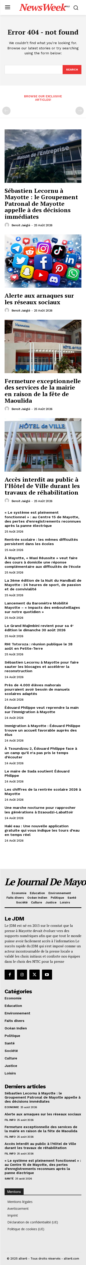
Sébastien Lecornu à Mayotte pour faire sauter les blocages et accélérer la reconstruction (42, 666)
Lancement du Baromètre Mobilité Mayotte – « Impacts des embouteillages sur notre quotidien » (42, 607)
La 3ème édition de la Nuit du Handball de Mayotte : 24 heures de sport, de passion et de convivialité (43, 584)
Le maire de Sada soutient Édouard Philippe (37, 773)
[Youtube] (47, 975)
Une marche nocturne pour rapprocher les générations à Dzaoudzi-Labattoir (40, 809)
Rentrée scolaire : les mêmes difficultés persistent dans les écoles (41, 541)
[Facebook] (10, 975)
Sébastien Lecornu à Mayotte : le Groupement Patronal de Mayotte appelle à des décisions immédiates (41, 203)
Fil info (10, 1120)
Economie (12, 1107)
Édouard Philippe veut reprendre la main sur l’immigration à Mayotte (42, 709)
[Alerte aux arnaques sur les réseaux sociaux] (43, 261)
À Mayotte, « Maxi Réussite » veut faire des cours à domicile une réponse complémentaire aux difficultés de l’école (43, 562)
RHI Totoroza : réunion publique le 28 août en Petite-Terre (38, 646)
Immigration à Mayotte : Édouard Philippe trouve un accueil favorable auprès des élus (42, 730)
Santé (9, 1178)
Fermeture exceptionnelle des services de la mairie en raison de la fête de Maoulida (43, 390)
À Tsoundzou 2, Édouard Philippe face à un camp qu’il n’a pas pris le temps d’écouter (41, 752)
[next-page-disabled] (79, 111)
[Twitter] (34, 975)
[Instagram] (22, 975)
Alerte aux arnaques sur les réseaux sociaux (39, 299)
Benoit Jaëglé (20, 225)
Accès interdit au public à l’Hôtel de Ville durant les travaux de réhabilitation (42, 485)
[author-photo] (8, 225)
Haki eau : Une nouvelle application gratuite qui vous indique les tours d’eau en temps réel (42, 830)
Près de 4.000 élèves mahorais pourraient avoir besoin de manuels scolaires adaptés (37, 689)
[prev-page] (6, 111)
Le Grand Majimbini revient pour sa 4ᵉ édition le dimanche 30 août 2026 (39, 628)
